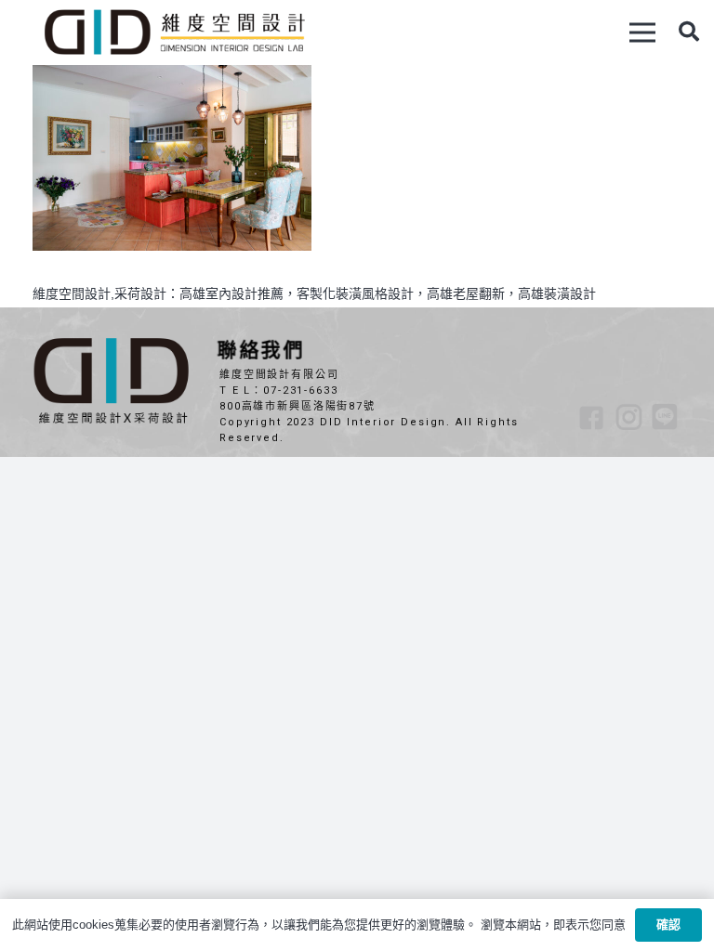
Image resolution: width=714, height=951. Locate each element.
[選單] (642, 32)
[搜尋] (689, 32)
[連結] (173, 32)
